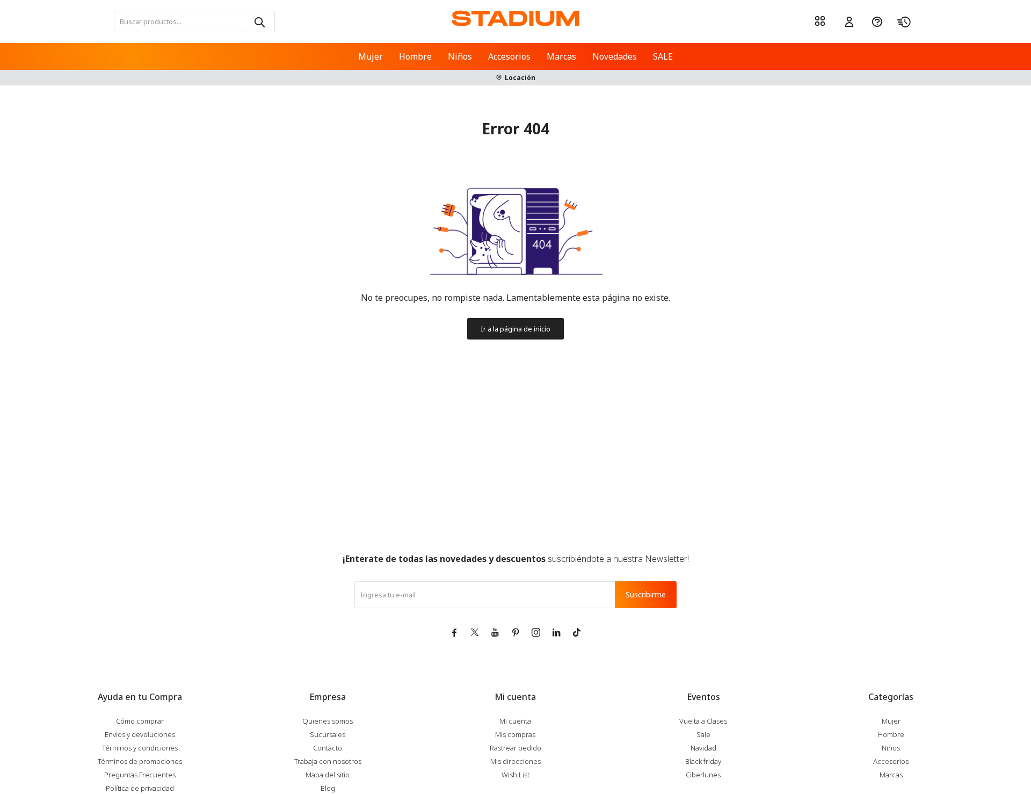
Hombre (415, 56)
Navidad (703, 748)
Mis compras (515, 734)
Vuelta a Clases (703, 721)
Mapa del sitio (328, 774)
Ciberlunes (703, 774)
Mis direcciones (515, 761)
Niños (460, 56)
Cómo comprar (140, 721)
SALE (663, 56)
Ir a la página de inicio (515, 329)
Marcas (561, 56)
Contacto (327, 748)
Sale (703, 734)
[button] (259, 21)
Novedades (614, 56)
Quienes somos (327, 721)
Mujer (370, 56)
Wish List (515, 774)
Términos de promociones (140, 761)
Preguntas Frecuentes (140, 774)
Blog (328, 788)
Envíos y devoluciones (140, 734)
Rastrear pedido (515, 748)
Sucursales (327, 734)
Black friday (703, 761)
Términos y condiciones (140, 748)
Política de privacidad (140, 788)
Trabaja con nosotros (327, 761)
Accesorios (509, 56)
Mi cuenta (515, 721)
